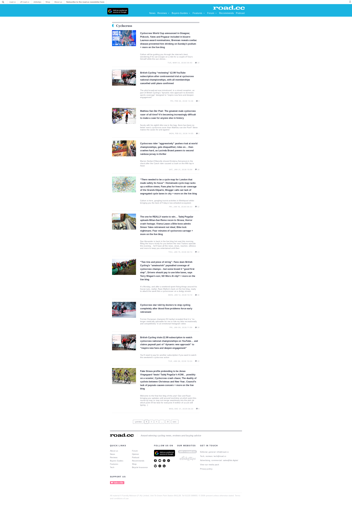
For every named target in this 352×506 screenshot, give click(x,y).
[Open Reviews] (168, 13)
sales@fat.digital (230, 460)
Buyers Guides (116, 461)
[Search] (3, 2)
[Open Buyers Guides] (189, 13)
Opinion (135, 454)
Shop (134, 464)
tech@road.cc (220, 456)
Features (114, 464)
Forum (135, 451)
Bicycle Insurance (140, 467)
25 (168, 421)
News (112, 454)
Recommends (138, 461)
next (174, 422)
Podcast (135, 457)
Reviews (114, 457)
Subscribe (118, 482)
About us (114, 451)
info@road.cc (223, 452)
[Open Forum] (216, 13)
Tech (112, 467)
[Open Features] (204, 13)
